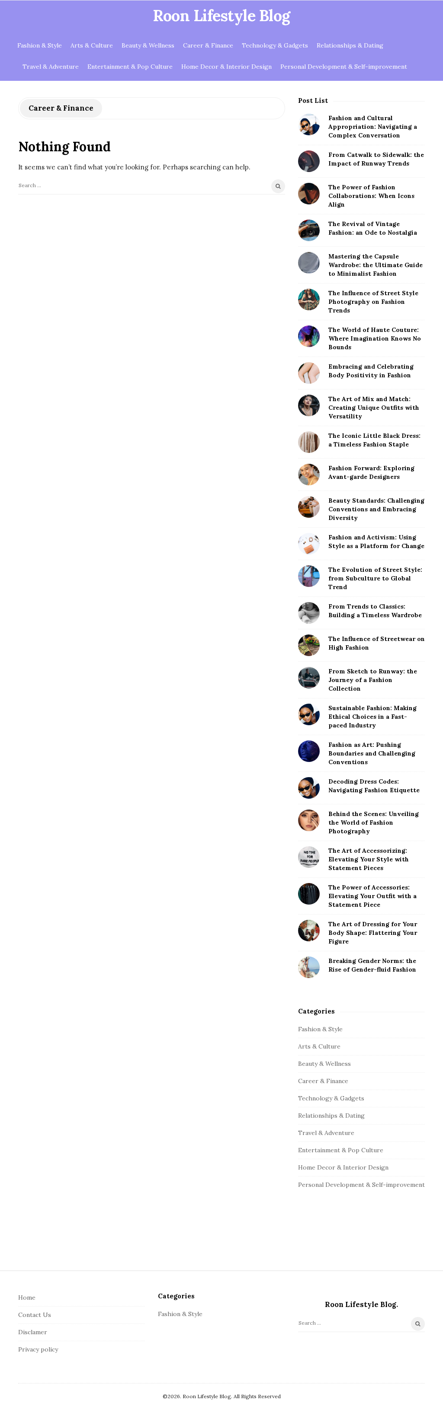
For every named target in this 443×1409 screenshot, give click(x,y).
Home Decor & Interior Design (226, 66)
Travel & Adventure (50, 66)
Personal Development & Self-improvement (343, 66)
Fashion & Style (39, 45)
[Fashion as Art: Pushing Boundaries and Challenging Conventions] (309, 751)
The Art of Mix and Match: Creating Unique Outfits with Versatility (373, 407)
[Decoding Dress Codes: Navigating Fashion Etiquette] (309, 788)
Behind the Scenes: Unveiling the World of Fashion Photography (373, 822)
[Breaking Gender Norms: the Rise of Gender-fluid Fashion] (309, 967)
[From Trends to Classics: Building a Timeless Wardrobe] (309, 613)
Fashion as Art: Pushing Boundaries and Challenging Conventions (371, 753)
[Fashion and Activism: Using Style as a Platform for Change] (309, 544)
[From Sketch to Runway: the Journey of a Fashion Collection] (309, 678)
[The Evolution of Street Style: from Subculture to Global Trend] (309, 576)
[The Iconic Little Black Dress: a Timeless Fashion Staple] (309, 442)
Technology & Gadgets (275, 45)
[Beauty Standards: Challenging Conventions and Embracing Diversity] (309, 507)
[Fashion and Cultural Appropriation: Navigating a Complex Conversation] (309, 124)
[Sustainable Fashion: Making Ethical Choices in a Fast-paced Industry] (309, 714)
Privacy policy (38, 1349)
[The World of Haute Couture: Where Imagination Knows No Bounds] (309, 336)
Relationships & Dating (350, 45)
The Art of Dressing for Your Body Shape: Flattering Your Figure (372, 932)
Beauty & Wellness (148, 45)
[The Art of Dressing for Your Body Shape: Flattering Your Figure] (309, 930)
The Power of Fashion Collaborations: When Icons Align (371, 195)
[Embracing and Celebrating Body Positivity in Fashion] (309, 373)
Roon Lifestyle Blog (221, 16)
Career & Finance (208, 45)
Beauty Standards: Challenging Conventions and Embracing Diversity (376, 509)
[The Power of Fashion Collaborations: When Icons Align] (309, 193)
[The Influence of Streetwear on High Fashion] (309, 645)
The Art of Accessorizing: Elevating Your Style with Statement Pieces (368, 859)
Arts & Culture (92, 45)
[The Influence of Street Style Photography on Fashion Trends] (309, 299)
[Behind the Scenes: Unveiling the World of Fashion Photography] (309, 820)
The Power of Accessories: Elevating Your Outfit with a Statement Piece (372, 896)
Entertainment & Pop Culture (130, 66)
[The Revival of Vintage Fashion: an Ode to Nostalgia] (309, 230)
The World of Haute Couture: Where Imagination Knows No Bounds (374, 338)
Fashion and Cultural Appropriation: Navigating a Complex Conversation (372, 126)
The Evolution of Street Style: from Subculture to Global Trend (375, 578)
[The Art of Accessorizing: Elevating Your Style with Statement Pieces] (309, 857)
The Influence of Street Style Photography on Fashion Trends (373, 301)
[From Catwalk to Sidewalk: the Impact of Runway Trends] (309, 161)
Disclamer (32, 1332)
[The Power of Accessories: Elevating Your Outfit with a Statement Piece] (309, 894)
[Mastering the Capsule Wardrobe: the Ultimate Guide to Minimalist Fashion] (309, 263)
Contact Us (34, 1315)
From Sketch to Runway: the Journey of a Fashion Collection (372, 679)
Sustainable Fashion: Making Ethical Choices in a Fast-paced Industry (372, 716)
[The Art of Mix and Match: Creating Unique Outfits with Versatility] (309, 405)
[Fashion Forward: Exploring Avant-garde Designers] (309, 474)
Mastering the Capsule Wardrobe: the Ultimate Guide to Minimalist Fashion (375, 264)
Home (26, 1297)
